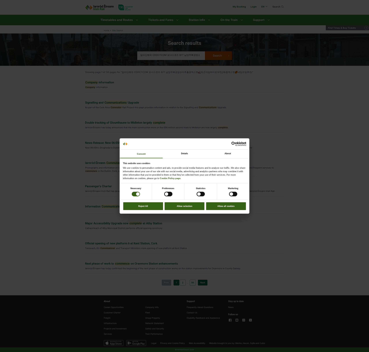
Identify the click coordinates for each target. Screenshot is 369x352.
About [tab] (228, 153)
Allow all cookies (226, 206)
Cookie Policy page (170, 178)
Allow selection (184, 206)
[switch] (168, 194)
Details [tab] (184, 153)
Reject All (143, 206)
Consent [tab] (141, 154)
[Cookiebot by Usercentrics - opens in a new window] (233, 144)
